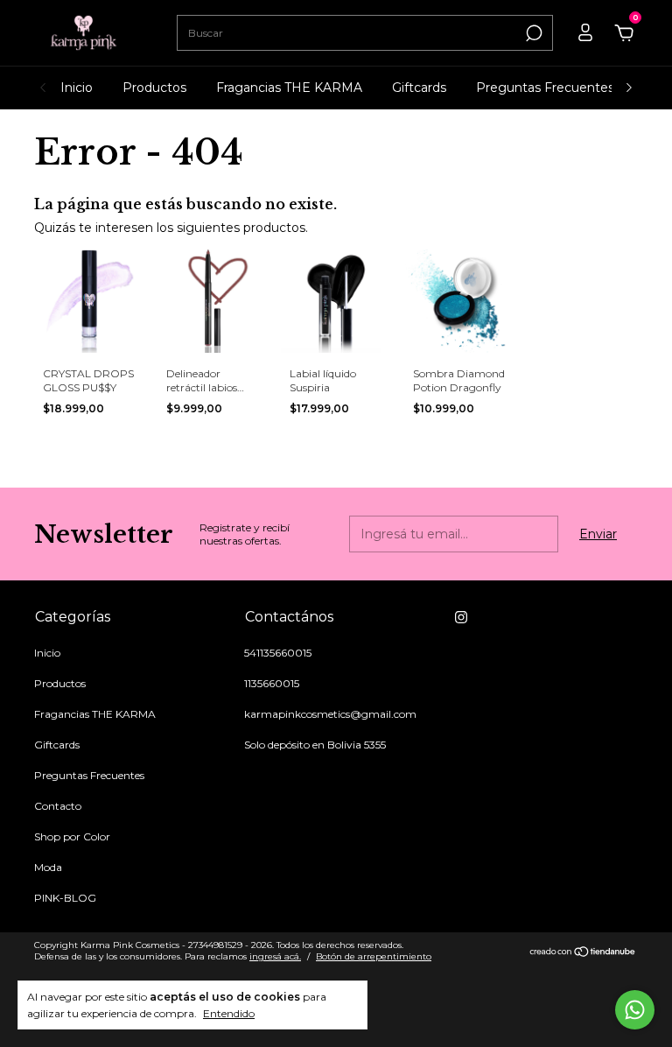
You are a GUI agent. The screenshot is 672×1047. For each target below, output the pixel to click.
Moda (48, 867)
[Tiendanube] (583, 953)
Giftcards (419, 87)
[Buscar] (532, 33)
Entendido (229, 1013)
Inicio (76, 87)
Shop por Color (72, 836)
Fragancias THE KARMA (289, 87)
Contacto (57, 805)
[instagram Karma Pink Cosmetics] (461, 617)
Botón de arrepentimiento (373, 956)
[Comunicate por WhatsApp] (634, 1009)
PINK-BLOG (65, 897)
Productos (154, 87)
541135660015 (278, 652)
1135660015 (271, 683)
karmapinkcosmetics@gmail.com (330, 713)
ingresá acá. (275, 956)
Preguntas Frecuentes (545, 87)
